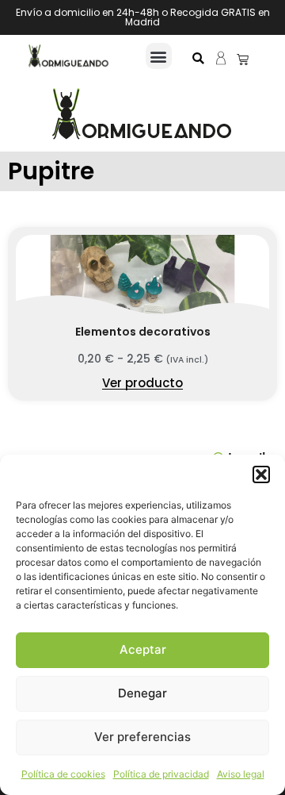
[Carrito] (243, 59)
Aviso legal (240, 774)
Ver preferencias (142, 736)
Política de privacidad (161, 774)
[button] (261, 474)
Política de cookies (63, 774)
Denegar (142, 693)
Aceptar (143, 649)
